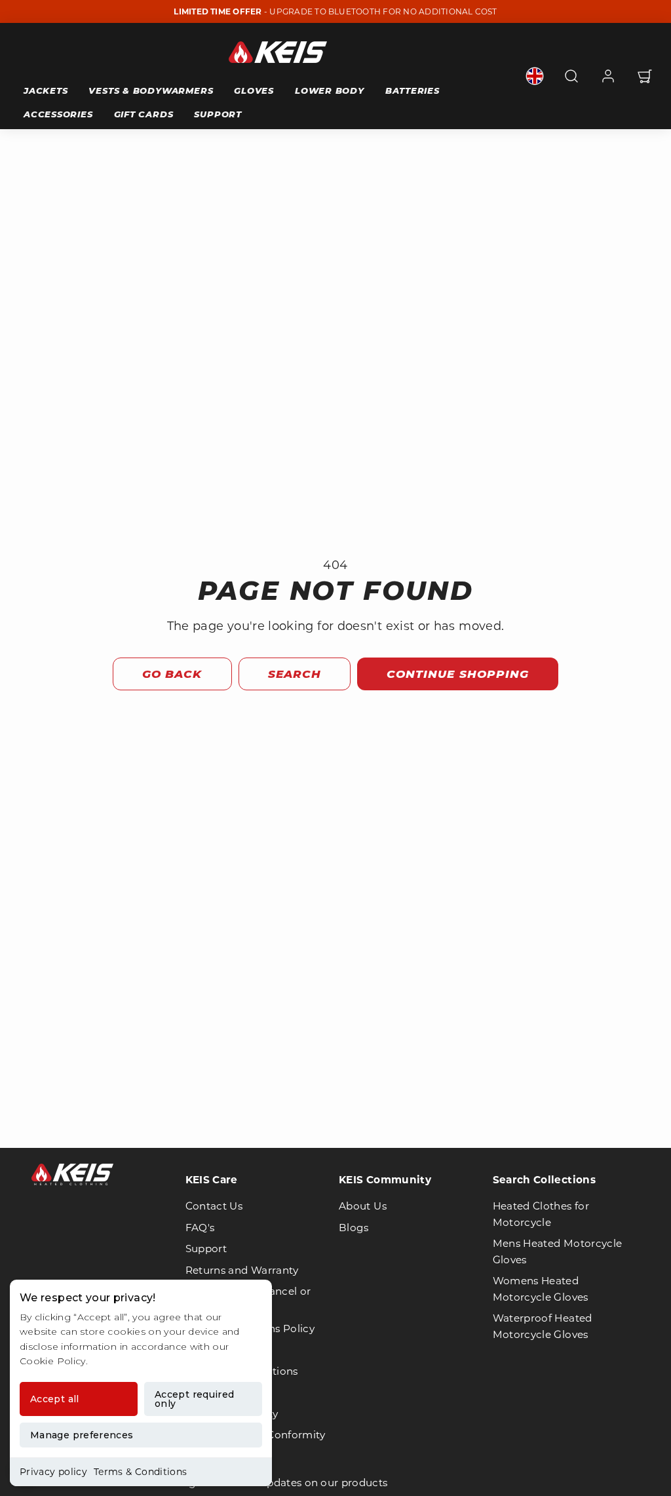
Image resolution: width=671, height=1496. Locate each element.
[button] (571, 76)
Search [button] (294, 673)
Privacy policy (53, 1472)
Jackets (45, 90)
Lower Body (329, 90)
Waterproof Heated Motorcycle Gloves (542, 1326)
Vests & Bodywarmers (150, 90)
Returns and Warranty (242, 1270)
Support (217, 114)
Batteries (412, 90)
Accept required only (194, 1398)
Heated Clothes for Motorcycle (541, 1214)
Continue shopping (457, 673)
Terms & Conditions (140, 1472)
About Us (363, 1206)
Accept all (54, 1399)
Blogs (354, 1227)
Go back (172, 673)
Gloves (254, 90)
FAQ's (200, 1227)
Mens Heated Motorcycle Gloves (558, 1251)
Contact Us (214, 1206)
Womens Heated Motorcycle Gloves (540, 1288)
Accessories (58, 114)
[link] (534, 76)
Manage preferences (81, 1435)
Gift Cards (144, 114)
